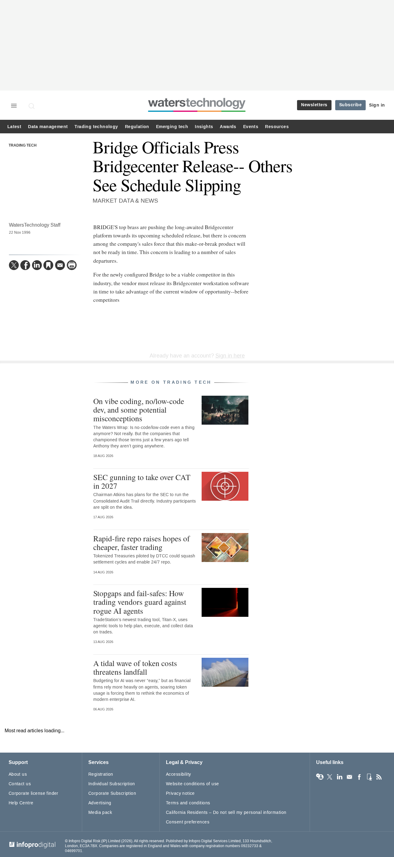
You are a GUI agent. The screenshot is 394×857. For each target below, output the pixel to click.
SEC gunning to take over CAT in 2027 (142, 481)
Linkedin (339, 777)
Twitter (329, 777)
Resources (277, 127)
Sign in (377, 105)
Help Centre (21, 803)
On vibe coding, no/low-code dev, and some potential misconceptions (138, 409)
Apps (369, 777)
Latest (14, 127)
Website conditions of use (192, 784)
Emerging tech (172, 127)
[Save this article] (48, 265)
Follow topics (320, 777)
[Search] (32, 106)
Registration (100, 774)
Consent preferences (187, 822)
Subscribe (350, 105)
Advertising (99, 803)
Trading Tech (23, 145)
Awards (228, 127)
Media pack (100, 812)
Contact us (20, 784)
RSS (379, 777)
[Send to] (60, 265)
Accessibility (178, 774)
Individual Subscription (111, 784)
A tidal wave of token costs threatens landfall (135, 667)
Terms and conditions (188, 803)
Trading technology (96, 127)
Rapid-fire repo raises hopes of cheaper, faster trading (141, 542)
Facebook (359, 777)
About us (18, 774)
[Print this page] (72, 265)
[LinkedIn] (37, 265)
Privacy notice (180, 793)
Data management (48, 127)
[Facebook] (25, 265)
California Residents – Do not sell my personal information (226, 812)
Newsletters (314, 105)
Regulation (137, 127)
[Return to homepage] (197, 111)
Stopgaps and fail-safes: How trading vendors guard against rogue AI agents (139, 602)
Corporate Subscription (112, 793)
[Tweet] (14, 265)
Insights (204, 127)
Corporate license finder (33, 793)
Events (250, 127)
